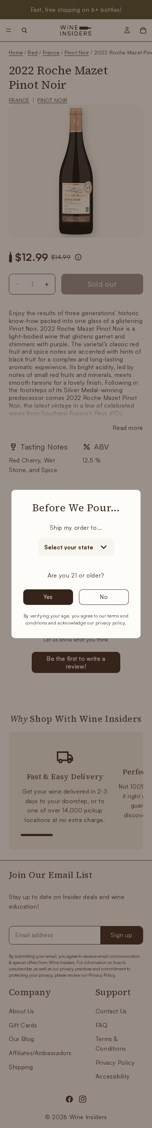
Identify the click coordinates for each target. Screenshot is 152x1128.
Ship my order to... (76, 527)
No (104, 596)
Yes (48, 596)
